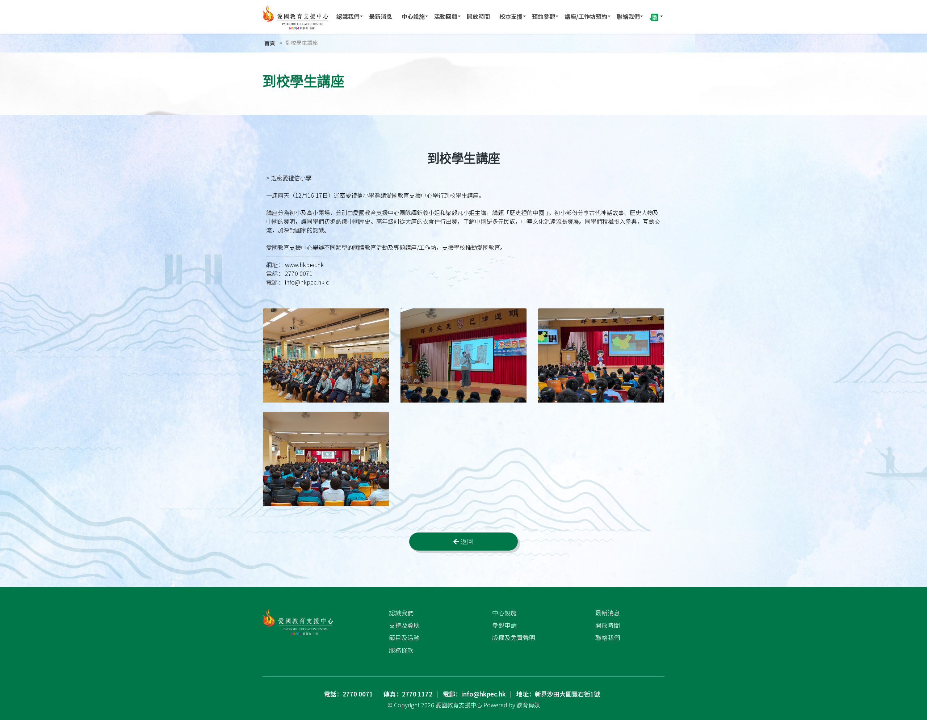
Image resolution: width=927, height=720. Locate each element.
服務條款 (401, 650)
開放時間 (478, 16)
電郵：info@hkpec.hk (474, 694)
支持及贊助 (404, 625)
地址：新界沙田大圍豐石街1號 (558, 694)
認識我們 (348, 16)
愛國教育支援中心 (459, 704)
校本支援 (511, 16)
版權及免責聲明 (513, 637)
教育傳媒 (528, 704)
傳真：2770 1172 (407, 694)
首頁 (269, 43)
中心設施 (413, 16)
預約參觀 (543, 16)
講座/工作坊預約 (586, 16)
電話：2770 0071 (348, 694)
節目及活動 (404, 637)
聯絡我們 (628, 16)
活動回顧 (445, 16)
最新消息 (380, 16)
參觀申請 (504, 625)
